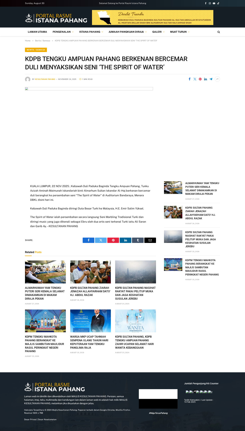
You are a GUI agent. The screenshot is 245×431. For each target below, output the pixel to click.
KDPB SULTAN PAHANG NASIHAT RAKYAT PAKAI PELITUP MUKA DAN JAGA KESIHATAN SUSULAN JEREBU (135, 293)
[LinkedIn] (13, 212)
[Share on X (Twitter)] (194, 79)
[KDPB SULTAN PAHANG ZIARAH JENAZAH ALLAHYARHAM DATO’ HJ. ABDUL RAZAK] (90, 271)
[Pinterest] (13, 220)
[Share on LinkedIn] (205, 79)
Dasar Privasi (30, 419)
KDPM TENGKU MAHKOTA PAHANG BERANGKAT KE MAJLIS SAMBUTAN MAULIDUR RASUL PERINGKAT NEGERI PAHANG (44, 344)
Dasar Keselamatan (47, 419)
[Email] (13, 229)
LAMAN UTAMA (37, 31)
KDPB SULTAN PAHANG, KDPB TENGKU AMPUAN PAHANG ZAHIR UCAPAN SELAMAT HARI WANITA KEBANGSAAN (134, 342)
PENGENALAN (62, 31)
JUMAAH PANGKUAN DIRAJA (126, 31)
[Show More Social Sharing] (217, 79)
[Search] (218, 32)
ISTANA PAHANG (89, 31)
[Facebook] (13, 195)
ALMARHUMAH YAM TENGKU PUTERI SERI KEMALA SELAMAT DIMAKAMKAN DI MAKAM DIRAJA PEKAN (45, 293)
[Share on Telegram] (210, 79)
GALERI (157, 31)
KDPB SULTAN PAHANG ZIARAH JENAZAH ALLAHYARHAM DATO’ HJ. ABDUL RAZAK (90, 291)
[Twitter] (13, 203)
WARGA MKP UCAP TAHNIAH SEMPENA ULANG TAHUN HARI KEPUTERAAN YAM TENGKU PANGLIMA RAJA (89, 342)
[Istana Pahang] (56, 18)
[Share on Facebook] (189, 79)
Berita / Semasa (36, 50)
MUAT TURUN (178, 31)
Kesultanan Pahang (45, 79)
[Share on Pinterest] (200, 79)
